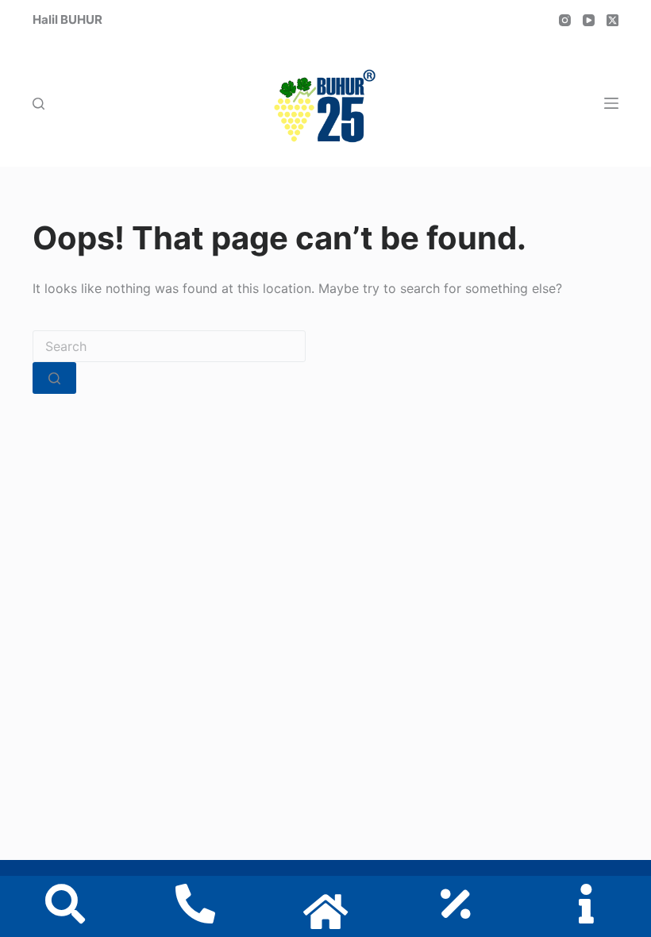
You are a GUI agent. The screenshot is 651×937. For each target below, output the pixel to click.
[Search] (38, 104)
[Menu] (611, 103)
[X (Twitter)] (612, 20)
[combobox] (169, 346)
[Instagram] (565, 20)
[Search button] (54, 378)
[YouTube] (589, 20)
